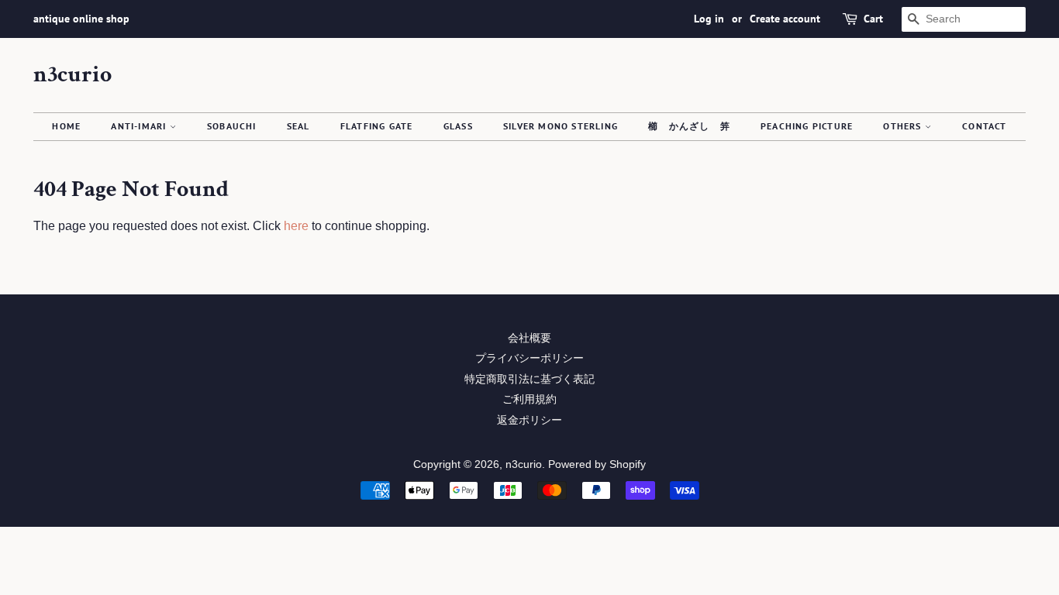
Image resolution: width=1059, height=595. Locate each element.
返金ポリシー (529, 420)
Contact (984, 126)
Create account (785, 19)
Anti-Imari (140, 126)
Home (66, 126)
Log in (709, 19)
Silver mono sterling (560, 126)
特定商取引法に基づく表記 (529, 379)
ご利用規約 (529, 399)
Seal (298, 126)
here (296, 225)
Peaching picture (807, 126)
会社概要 (529, 338)
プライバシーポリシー (529, 358)
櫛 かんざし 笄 (689, 126)
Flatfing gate (376, 126)
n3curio (72, 75)
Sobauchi (232, 126)
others (903, 126)
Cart (873, 19)
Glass (458, 126)
